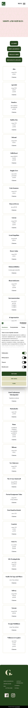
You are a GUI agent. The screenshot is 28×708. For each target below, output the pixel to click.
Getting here (8, 688)
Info (5, 686)
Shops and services (8, 681)
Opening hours (7, 683)
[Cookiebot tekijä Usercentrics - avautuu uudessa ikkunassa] (20, 323)
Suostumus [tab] (5, 327)
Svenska (17, 688)
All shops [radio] (14, 43)
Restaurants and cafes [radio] (14, 60)
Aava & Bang (17, 706)
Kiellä (14, 383)
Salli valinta (14, 378)
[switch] (24, 357)
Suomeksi (17, 685)
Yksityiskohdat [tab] (14, 327)
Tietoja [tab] (23, 327)
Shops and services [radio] (14, 49)
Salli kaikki (14, 373)
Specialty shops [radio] (14, 54)
